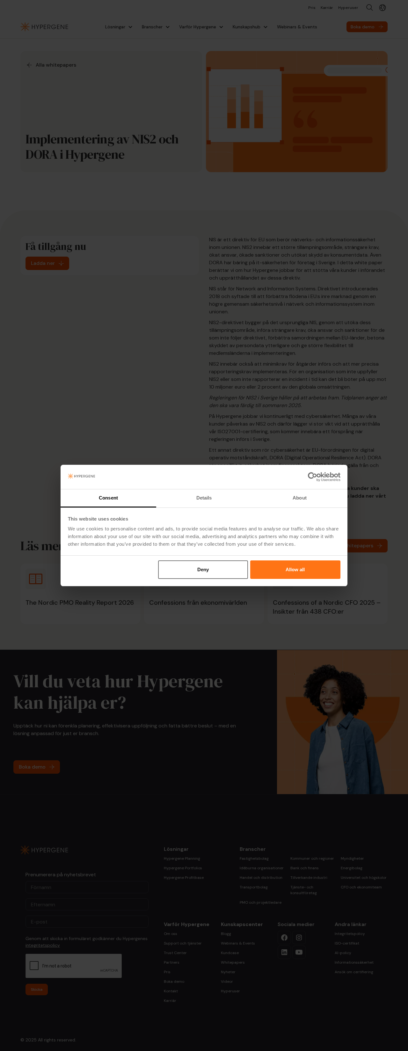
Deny (203, 569)
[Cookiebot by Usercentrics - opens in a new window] (312, 477)
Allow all (295, 569)
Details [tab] (204, 497)
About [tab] (300, 497)
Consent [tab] (108, 497)
